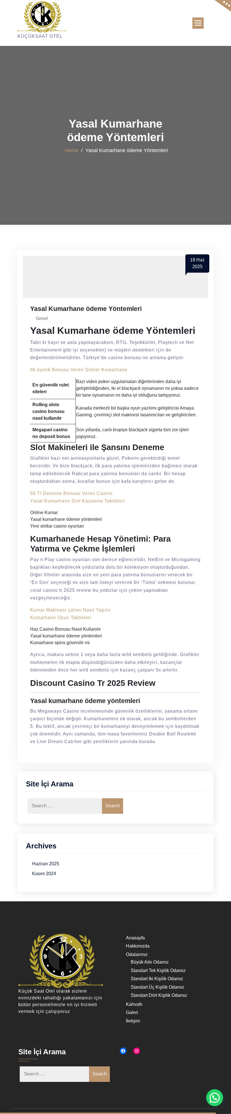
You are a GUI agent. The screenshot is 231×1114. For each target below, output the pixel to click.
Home (71, 150)
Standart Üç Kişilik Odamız (157, 987)
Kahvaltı (134, 1004)
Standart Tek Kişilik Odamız (158, 970)
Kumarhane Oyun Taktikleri (60, 617)
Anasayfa (135, 937)
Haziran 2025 (45, 863)
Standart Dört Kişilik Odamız (159, 995)
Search (112, 805)
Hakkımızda (138, 946)
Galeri (132, 1012)
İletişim (133, 1021)
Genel (42, 318)
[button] (214, 1097)
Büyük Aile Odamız (150, 962)
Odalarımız (137, 954)
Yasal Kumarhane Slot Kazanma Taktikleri (77, 501)
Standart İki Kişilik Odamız (157, 978)
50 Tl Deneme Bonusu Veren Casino (71, 493)
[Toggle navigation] (198, 23)
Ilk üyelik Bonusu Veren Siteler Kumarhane (78, 369)
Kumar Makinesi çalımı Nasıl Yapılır (70, 610)
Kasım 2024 (44, 873)
